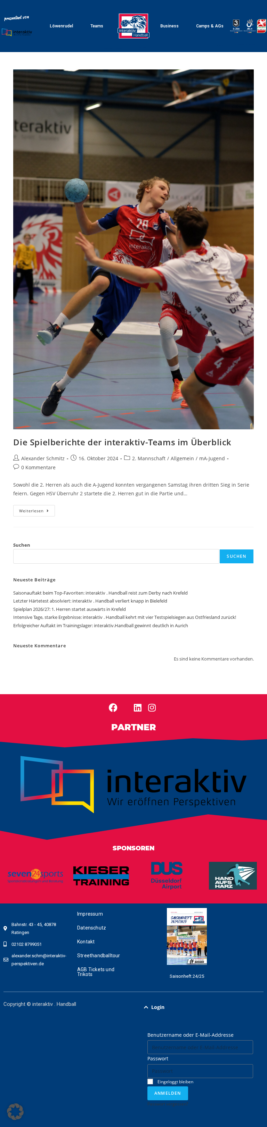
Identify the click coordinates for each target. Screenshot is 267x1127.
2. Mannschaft (148, 458)
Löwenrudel (61, 26)
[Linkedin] (137, 707)
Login (157, 1007)
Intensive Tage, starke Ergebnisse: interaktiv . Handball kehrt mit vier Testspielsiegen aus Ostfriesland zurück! (124, 617)
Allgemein (182, 458)
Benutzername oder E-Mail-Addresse (190, 1035)
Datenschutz (91, 928)
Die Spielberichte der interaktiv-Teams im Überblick (122, 442)
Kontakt (86, 941)
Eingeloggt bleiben (174, 1081)
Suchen (21, 545)
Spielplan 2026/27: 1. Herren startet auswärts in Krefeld (69, 609)
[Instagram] (152, 707)
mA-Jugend (212, 458)
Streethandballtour (98, 955)
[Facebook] (113, 707)
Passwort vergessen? (167, 1104)
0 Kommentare (38, 467)
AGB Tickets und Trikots (95, 972)
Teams (96, 26)
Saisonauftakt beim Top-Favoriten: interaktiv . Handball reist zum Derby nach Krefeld (100, 593)
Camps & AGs (210, 26)
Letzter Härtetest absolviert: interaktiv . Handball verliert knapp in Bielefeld (90, 601)
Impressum (90, 914)
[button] (200, 1007)
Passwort (157, 1058)
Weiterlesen (37, 509)
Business (169, 26)
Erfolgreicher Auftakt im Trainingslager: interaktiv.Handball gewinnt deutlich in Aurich (100, 625)
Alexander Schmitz (43, 458)
